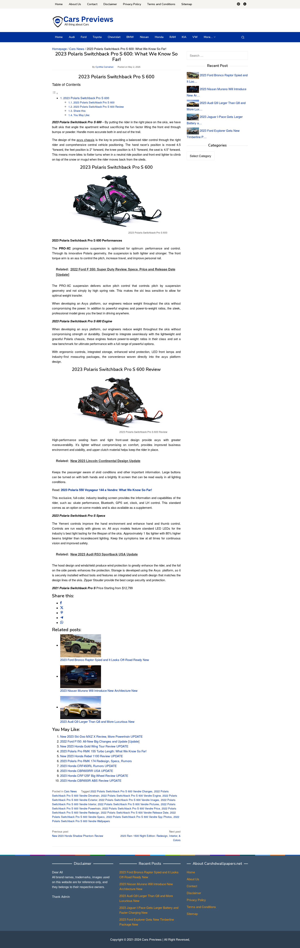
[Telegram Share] (61, 617)
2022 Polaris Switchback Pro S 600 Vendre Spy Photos (139, 817)
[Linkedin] (245, 4)
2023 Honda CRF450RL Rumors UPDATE (88, 766)
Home (191, 872)
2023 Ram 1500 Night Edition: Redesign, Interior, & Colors (150, 835)
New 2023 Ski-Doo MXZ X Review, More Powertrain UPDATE (101, 736)
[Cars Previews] (82, 21)
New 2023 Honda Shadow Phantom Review (77, 833)
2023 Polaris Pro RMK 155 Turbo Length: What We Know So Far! (103, 751)
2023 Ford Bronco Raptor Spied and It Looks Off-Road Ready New (104, 660)
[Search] (243, 37)
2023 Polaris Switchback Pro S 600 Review (98, 107)
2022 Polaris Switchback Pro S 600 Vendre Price (131, 808)
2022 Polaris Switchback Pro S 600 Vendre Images (129, 800)
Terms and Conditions (201, 907)
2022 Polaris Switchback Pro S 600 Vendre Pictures (128, 804)
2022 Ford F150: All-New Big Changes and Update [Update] (99, 741)
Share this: (79, 111)
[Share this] (61, 603)
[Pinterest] (238, 4)
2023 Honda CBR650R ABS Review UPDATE (90, 780)
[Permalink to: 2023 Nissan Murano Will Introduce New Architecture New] (80, 676)
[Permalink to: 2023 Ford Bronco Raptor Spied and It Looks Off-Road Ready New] (80, 645)
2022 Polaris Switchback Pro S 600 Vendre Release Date (134, 812)
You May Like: (81, 115)
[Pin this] (61, 613)
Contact (192, 886)
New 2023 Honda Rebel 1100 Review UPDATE (91, 756)
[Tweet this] (61, 608)
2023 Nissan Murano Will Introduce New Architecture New (99, 690)
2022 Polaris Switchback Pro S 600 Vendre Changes (121, 791)
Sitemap (192, 913)
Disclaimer (194, 893)
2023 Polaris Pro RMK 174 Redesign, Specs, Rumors (96, 761)
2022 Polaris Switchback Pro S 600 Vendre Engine (131, 795)
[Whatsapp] (61, 622)
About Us (193, 879)
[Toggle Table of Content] (55, 93)
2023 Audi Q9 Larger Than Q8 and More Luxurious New (97, 721)
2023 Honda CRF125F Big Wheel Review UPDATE (94, 775)
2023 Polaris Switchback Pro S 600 (86, 98)
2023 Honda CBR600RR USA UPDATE (86, 770)
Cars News (70, 791)
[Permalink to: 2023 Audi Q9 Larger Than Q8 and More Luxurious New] (80, 707)
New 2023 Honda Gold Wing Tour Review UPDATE (94, 746)
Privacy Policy (196, 900)
